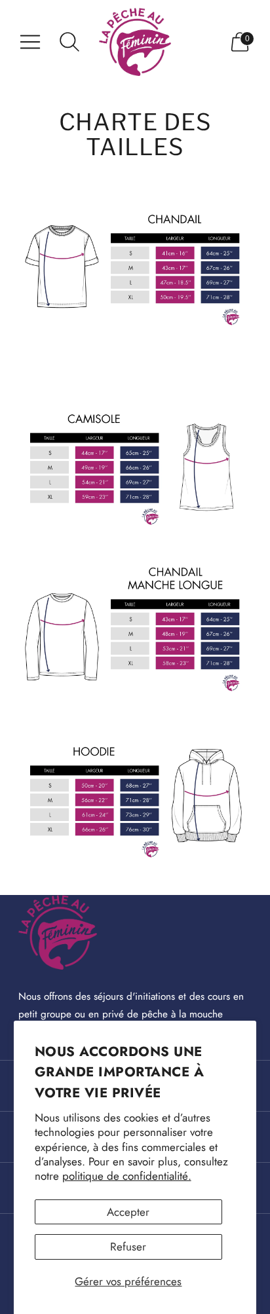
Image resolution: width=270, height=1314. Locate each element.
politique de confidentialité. (126, 1176)
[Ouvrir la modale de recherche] (69, 42)
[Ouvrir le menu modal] (30, 42)
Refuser (128, 1246)
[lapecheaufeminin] (135, 42)
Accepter (128, 1212)
